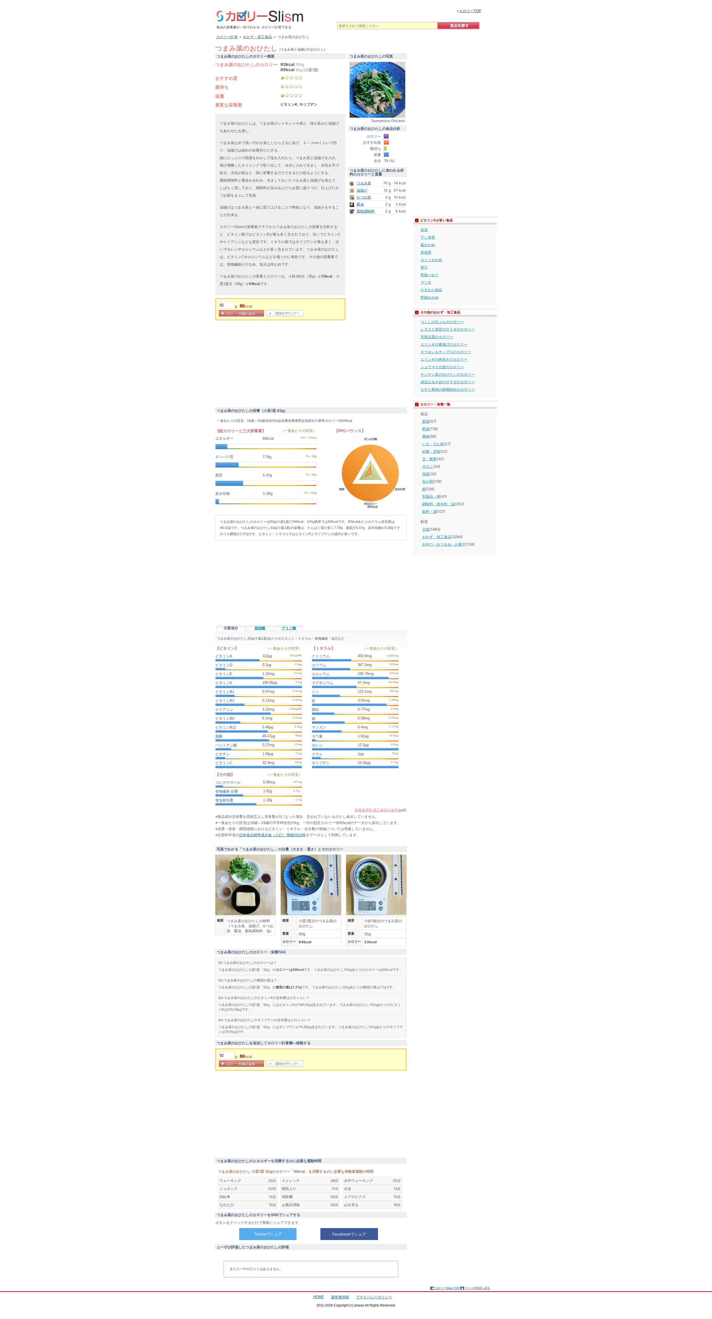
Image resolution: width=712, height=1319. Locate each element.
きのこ (427, 466)
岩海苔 (426, 252)
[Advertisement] (262, 365)
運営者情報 (340, 1297)
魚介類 (427, 481)
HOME (318, 1297)
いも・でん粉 (433, 444)
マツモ (426, 282)
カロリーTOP (470, 11)
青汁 (424, 267)
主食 (425, 529)
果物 (425, 436)
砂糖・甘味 (431, 451)
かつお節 (364, 197)
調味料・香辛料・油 (438, 504)
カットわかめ (431, 260)
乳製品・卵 (431, 496)
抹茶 (424, 229)
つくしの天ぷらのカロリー (442, 322)
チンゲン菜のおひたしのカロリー (448, 374)
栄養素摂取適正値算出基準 (376, 810)
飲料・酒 (429, 511)
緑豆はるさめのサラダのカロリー (448, 382)
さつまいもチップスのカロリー (446, 352)
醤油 (360, 204)
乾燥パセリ (430, 275)
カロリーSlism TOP (447, 1288)
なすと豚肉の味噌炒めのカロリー (448, 389)
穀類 (425, 421)
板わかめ (428, 244)
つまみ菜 (364, 183)
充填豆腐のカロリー (437, 337)
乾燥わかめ (430, 297)
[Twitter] (267, 1234)
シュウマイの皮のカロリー (442, 367)
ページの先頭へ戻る (477, 1288)
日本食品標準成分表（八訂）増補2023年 (272, 835)
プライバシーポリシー (374, 1297)
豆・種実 (429, 459)
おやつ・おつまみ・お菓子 (444, 544)
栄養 (219, 96)
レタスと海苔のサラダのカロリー (448, 329)
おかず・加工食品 (436, 536)
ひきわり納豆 (431, 290)
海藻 (425, 474)
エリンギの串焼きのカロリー (444, 359)
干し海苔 (428, 237)
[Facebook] (349, 1234)
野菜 (425, 429)
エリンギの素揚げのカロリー (444, 344)
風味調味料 (366, 211)
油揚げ (362, 190)
